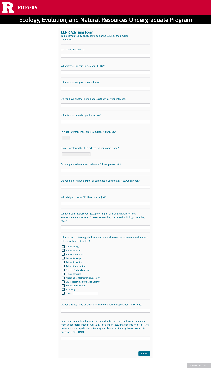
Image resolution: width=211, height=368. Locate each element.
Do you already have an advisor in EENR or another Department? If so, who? (101, 304)
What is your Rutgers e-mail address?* (81, 82)
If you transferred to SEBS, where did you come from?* (90, 148)
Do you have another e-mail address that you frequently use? (93, 98)
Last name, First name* (73, 49)
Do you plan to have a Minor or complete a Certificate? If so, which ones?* (100, 180)
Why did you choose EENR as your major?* (83, 197)
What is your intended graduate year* (81, 115)
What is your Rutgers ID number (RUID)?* (83, 66)
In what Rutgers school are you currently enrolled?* (88, 131)
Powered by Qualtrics (198, 366)
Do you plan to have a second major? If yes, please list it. (91, 164)
